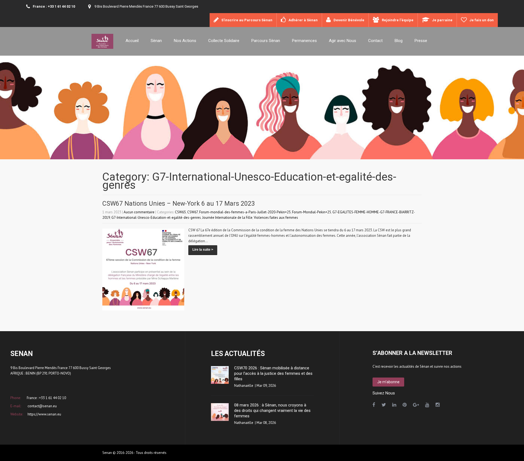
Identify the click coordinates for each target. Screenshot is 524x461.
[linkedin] (394, 405)
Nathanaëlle (243, 385)
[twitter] (384, 405)
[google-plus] (416, 405)
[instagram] (438, 405)
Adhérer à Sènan (303, 20)
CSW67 (192, 212)
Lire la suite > (202, 250)
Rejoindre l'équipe (397, 20)
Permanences (304, 40)
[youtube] (427, 405)
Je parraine (442, 20)
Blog (399, 40)
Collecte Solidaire (223, 40)
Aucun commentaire (139, 212)
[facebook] (374, 405)
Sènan (156, 40)
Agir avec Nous (342, 40)
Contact (375, 40)
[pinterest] (405, 405)
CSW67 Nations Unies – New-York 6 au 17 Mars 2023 (178, 203)
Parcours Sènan (265, 40)
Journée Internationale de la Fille (227, 217)
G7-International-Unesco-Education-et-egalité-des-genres (156, 217)
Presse (421, 40)
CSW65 (180, 212)
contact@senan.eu (42, 406)
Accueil (132, 40)
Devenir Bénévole (349, 20)
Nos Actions (185, 40)
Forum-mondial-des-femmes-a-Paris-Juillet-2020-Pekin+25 (245, 212)
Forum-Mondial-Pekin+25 (311, 212)
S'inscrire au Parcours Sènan (246, 20)
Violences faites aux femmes (276, 217)
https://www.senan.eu (44, 414)
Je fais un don (481, 20)
